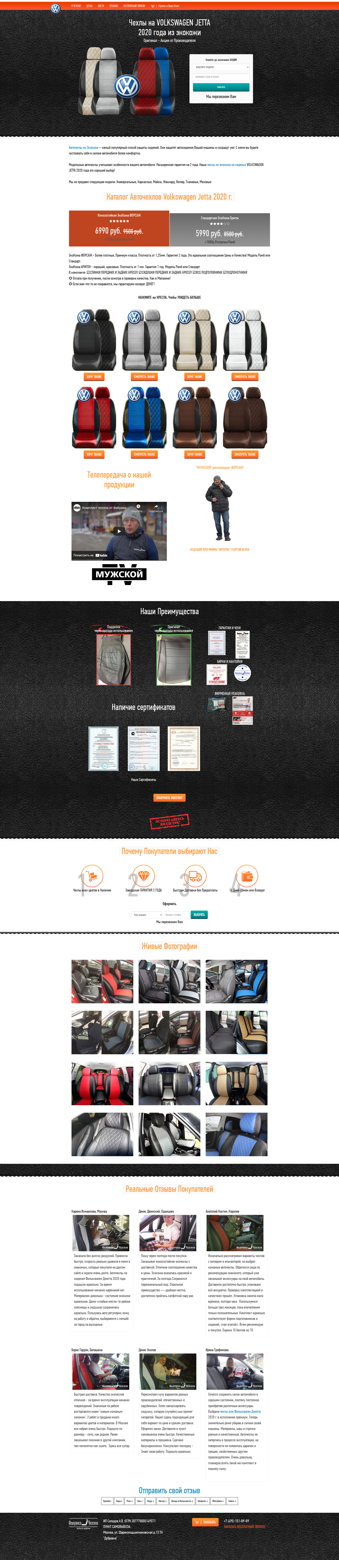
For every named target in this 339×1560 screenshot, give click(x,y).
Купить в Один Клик (167, 6)
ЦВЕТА (101, 6)
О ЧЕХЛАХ (76, 6)
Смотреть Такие (144, 376)
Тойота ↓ (232, 1501)
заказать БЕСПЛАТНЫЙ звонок (244, 1526)
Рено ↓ (130, 1501)
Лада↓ (119, 1501)
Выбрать (199, 914)
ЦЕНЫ (89, 6)
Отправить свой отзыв (169, 1490)
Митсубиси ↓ (218, 1501)
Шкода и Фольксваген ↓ (182, 1501)
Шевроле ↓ (203, 1501)
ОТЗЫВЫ (114, 6)
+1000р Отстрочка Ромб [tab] (119, 227)
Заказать (221, 87)
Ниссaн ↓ (163, 1501)
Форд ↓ (150, 1501)
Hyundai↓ (107, 1501)
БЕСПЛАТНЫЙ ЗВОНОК (134, 6)
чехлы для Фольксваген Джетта (240, 1411)
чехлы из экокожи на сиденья (226, 164)
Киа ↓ (140, 1501)
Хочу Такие (94, 376)
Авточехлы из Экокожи (83, 147)
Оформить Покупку (169, 798)
